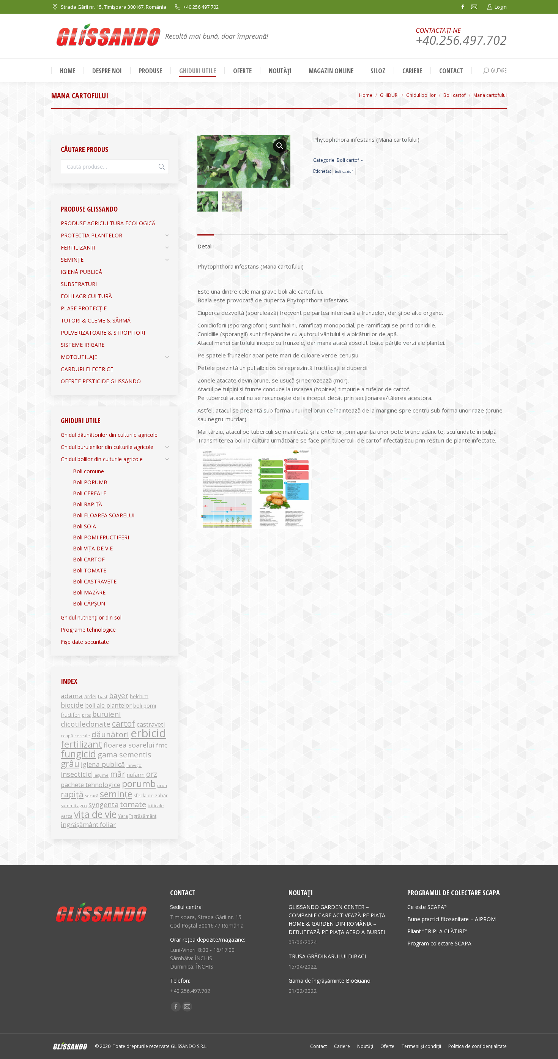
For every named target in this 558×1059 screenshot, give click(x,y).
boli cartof (344, 171)
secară (91, 795)
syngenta (103, 804)
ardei (90, 696)
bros (86, 715)
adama (72, 695)
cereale (82, 735)
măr (117, 773)
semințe (116, 794)
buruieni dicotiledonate (91, 719)
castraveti (151, 724)
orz (151, 774)
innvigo (134, 765)
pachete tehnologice (90, 784)
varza (67, 816)
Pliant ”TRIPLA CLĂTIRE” (437, 931)
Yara (123, 816)
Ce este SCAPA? (426, 906)
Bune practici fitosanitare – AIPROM (451, 919)
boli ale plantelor (108, 705)
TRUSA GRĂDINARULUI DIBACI (327, 956)
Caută (161, 167)
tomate (133, 804)
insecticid (76, 774)
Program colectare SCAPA (439, 943)
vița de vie (95, 814)
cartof (123, 723)
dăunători (110, 734)
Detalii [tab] (205, 246)
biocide (72, 705)
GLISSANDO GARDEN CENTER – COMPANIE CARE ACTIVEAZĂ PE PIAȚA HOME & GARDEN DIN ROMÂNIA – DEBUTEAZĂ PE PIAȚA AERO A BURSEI (336, 919)
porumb (139, 783)
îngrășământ (142, 816)
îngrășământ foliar (88, 824)
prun (162, 785)
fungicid (78, 754)
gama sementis (124, 754)
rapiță (72, 794)
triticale (156, 805)
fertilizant (81, 744)
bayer (118, 695)
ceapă (67, 735)
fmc (161, 745)
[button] (280, 146)
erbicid (148, 733)
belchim (139, 696)
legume (101, 775)
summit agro (74, 805)
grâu (70, 764)
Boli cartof (348, 160)
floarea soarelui (129, 744)
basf (102, 696)
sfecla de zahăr (151, 795)
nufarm (136, 774)
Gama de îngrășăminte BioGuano (329, 980)
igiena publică (103, 764)
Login (501, 6)
